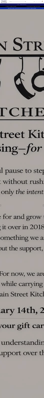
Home (18, 4)
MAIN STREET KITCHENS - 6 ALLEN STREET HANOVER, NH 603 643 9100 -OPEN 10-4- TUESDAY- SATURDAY (22, 8)
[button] (0, 205)
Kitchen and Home (23, 4)
